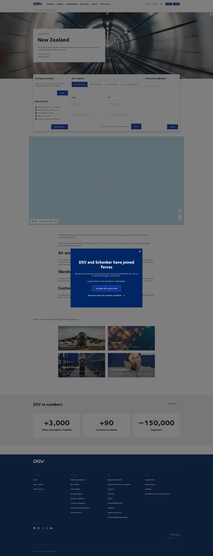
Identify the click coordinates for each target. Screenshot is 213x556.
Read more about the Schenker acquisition (105, 295)
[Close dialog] (139, 251)
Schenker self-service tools (106, 288)
